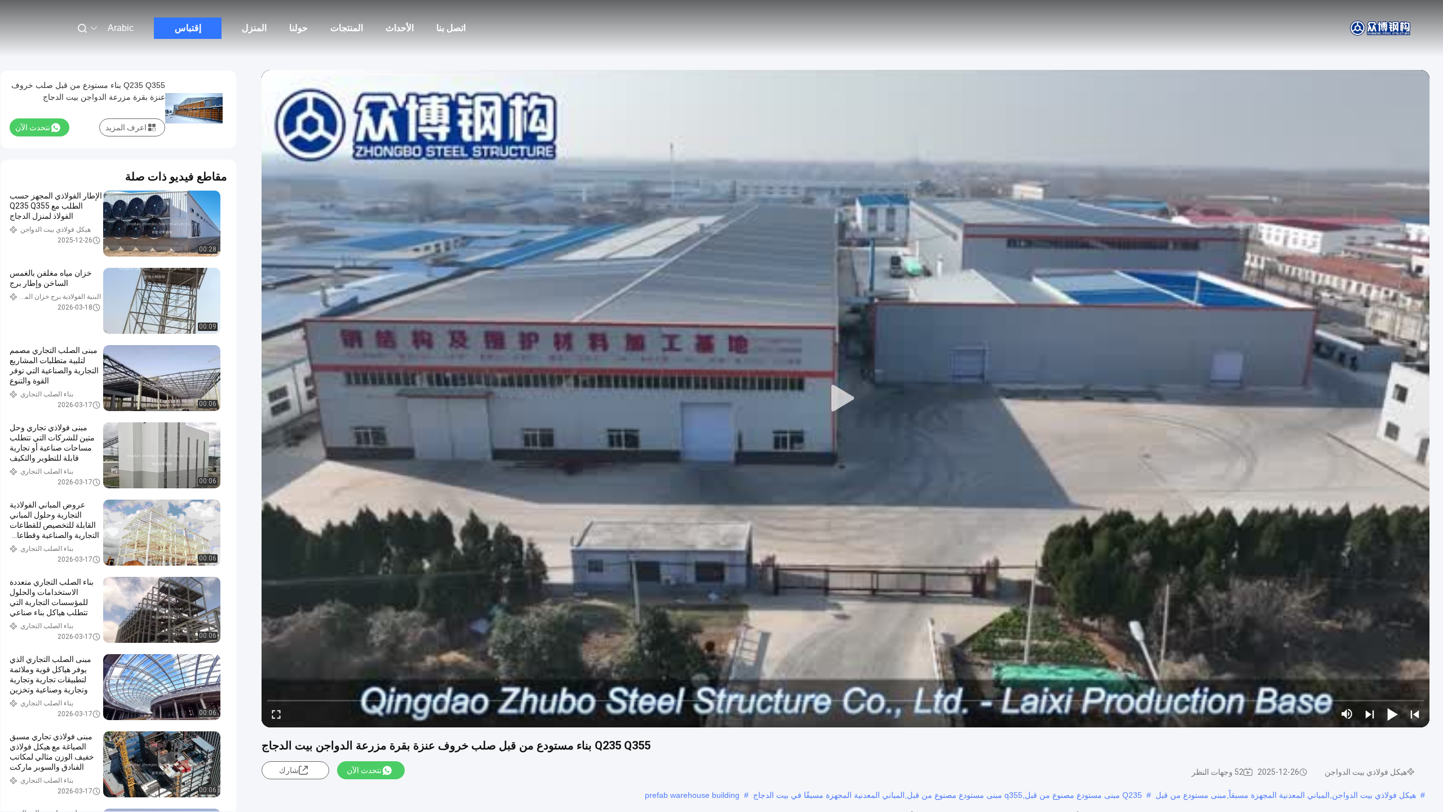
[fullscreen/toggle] (276, 713)
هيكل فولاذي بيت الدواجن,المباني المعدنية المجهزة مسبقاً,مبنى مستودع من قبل (1286, 795)
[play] (845, 399)
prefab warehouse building (692, 795)
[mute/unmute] (1347, 713)
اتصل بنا (451, 28)
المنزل (254, 28)
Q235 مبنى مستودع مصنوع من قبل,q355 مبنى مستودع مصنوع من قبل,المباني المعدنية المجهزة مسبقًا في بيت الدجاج (947, 795)
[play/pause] (1392, 713)
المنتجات (346, 28)
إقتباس (188, 28)
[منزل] (1381, 28)
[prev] (1415, 713)
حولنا (298, 28)
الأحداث (400, 28)
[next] (1369, 713)
